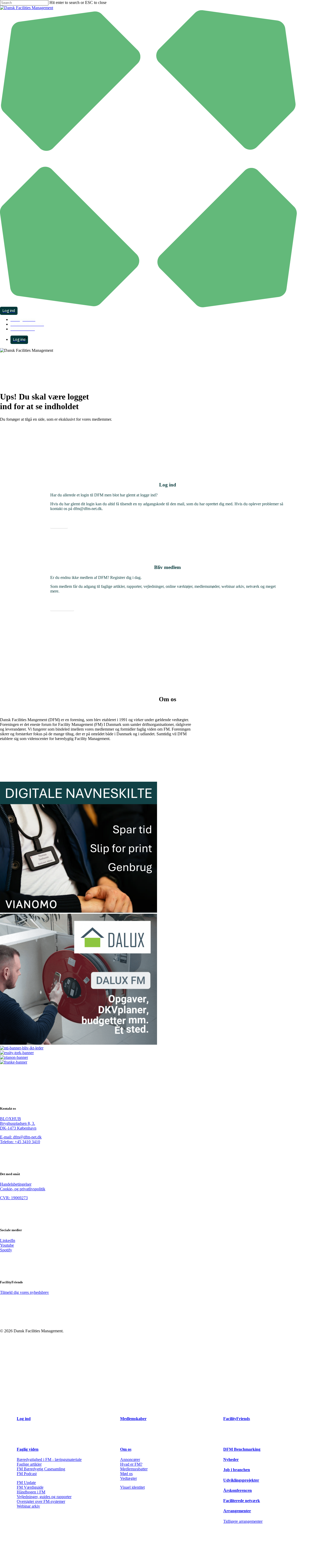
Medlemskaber (133, 1418)
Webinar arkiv (28, 1506)
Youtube (7, 1245)
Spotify (6, 1250)
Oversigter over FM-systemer (41, 1501)
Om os (125, 1449)
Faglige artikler (29, 1464)
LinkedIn (7, 1240)
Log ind (24, 1418)
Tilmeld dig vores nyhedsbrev (24, 1292)
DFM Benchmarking (241, 1449)
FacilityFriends (236, 1418)
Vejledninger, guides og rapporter (44, 1496)
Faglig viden (27, 1449)
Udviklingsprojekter (241, 1480)
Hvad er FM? (131, 1464)
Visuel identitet (132, 1487)
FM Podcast (27, 1473)
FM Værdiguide (30, 1487)
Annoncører (130, 1459)
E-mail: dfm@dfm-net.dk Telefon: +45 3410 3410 (21, 1139)
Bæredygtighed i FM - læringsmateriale (49, 1459)
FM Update (26, 1482)
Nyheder (231, 1459)
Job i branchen (236, 1469)
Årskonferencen (237, 1490)
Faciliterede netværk (241, 1500)
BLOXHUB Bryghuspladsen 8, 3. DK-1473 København (18, 1123)
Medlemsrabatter (134, 1469)
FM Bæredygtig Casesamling (41, 1469)
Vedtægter (128, 1478)
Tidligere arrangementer (243, 1521)
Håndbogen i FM (31, 1492)
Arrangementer (237, 1511)
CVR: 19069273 (14, 1198)
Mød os (126, 1473)
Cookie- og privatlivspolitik (22, 1189)
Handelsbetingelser (15, 1184)
